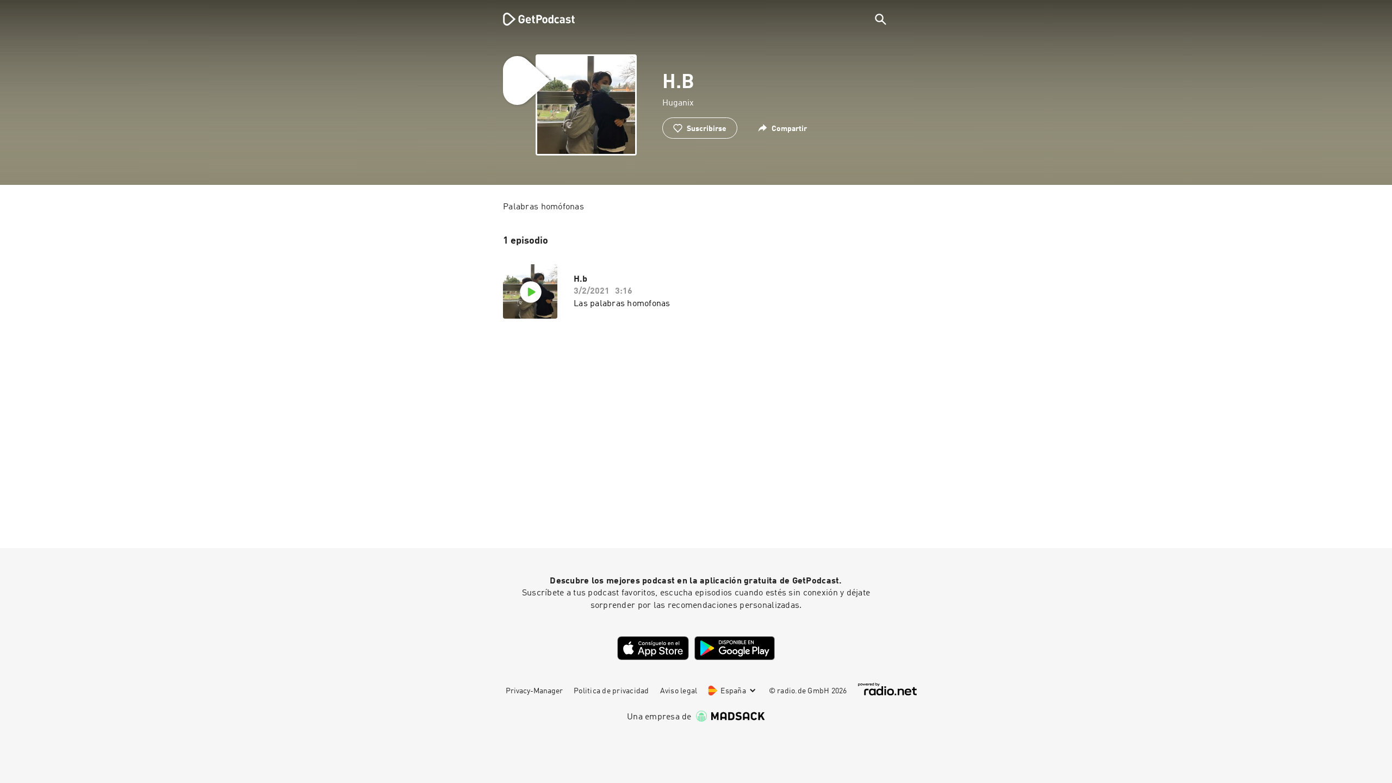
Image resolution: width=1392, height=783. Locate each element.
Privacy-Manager (534, 691)
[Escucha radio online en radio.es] (887, 689)
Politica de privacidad (611, 691)
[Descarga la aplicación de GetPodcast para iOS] (653, 648)
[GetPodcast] (532, 19)
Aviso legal (679, 691)
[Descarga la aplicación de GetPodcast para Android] (734, 648)
